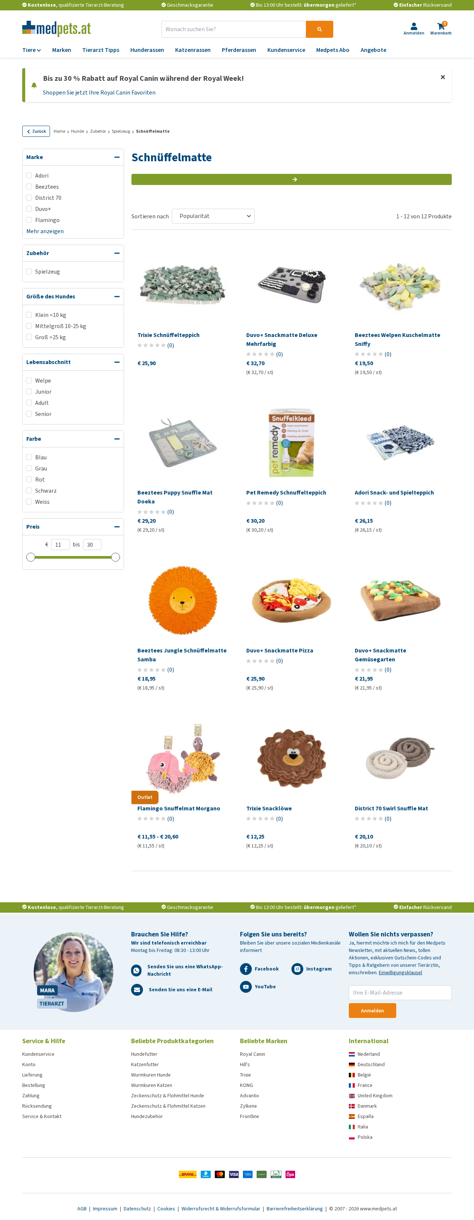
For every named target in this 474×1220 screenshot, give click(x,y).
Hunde (77, 131)
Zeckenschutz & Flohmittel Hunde (167, 1095)
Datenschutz (138, 1208)
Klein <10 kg (50, 315)
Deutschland (371, 1064)
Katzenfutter (145, 1064)
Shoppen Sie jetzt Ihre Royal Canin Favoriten (99, 92)
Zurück (39, 131)
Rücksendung (37, 1106)
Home (59, 131)
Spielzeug (121, 131)
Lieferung (32, 1074)
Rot (40, 479)
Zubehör (98, 131)
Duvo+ (43, 209)
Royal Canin (252, 1054)
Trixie (245, 1074)
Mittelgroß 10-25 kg (60, 326)
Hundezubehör (147, 1116)
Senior (43, 414)
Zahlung (31, 1095)
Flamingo (47, 220)
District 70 (48, 198)
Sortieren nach (150, 216)
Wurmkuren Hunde (151, 1074)
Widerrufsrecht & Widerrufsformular (221, 1208)
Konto (29, 1064)
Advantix (249, 1095)
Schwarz (46, 491)
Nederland (369, 1054)
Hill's (245, 1064)
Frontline (249, 1116)
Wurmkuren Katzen (151, 1085)
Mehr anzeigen (45, 231)
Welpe (43, 380)
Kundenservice (38, 1054)
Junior (43, 392)
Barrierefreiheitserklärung (295, 1208)
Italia (363, 1126)
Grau (41, 468)
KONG (246, 1085)
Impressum (105, 1208)
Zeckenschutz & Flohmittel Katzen (168, 1106)
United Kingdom (375, 1095)
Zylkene (248, 1106)
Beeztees (47, 187)
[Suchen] (319, 29)
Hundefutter (144, 1054)
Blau (41, 457)
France (365, 1085)
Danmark (367, 1106)
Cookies (166, 1208)
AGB (82, 1208)
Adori (42, 175)
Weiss (42, 502)
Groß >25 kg (50, 337)
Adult (42, 403)
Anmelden (372, 1010)
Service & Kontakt (41, 1116)
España (366, 1116)
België (364, 1074)
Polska (365, 1137)
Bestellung (33, 1085)
